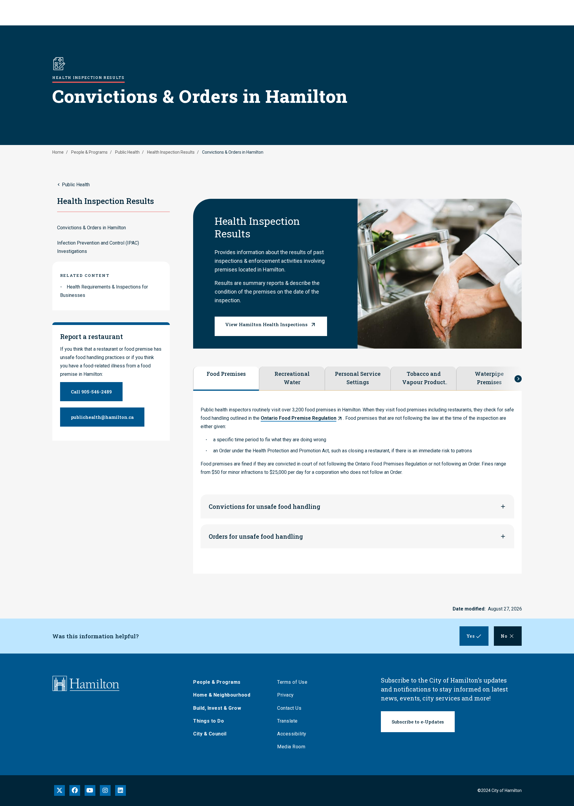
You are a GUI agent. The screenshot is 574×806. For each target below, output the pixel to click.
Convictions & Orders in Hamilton (91, 227)
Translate (287, 721)
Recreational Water (292, 378)
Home (58, 152)
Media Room (291, 746)
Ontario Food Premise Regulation (298, 418)
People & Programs (89, 152)
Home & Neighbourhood (221, 695)
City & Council (209, 734)
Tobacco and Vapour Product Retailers (423, 378)
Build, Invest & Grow (217, 708)
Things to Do (208, 721)
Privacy (285, 695)
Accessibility (291, 734)
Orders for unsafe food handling (256, 536)
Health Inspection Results (171, 152)
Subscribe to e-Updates (418, 722)
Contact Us (289, 708)
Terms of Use (292, 682)
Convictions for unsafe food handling (264, 506)
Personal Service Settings (358, 378)
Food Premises (226, 373)
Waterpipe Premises (489, 378)
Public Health (127, 152)
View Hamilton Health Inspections (266, 324)
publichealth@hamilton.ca (102, 417)
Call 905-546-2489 (91, 392)
